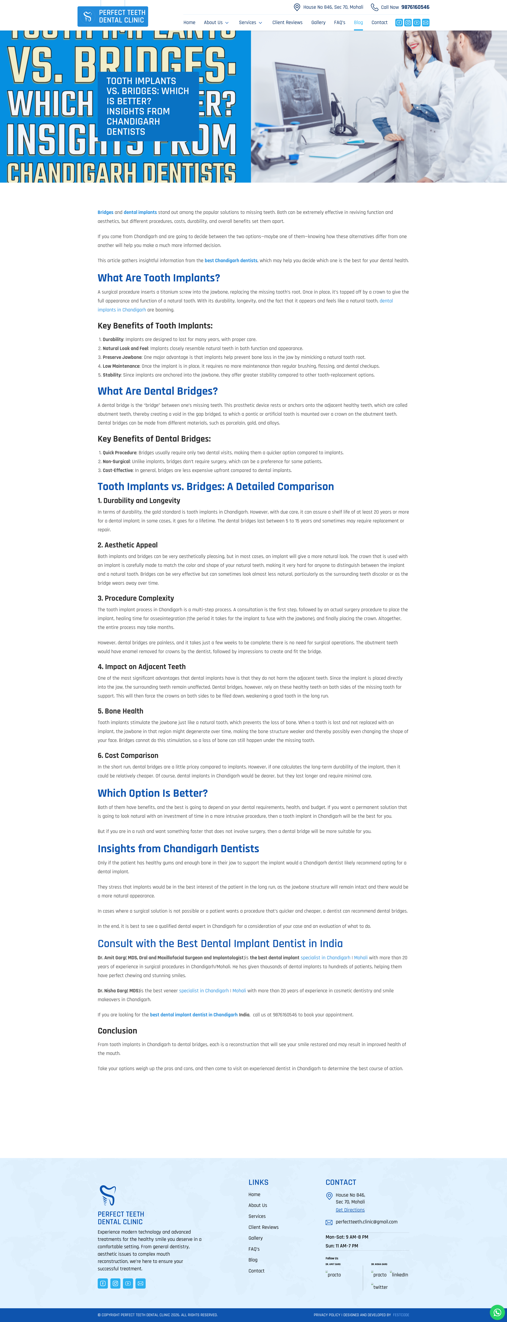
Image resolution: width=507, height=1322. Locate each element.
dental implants (140, 212)
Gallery (318, 22)
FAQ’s (339, 22)
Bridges (105, 212)
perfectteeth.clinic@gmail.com (367, 1222)
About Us (213, 22)
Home (189, 22)
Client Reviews (287, 22)
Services (247, 22)
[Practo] (333, 1275)
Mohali (361, 958)
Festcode (401, 1315)
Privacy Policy (327, 1315)
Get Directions (350, 1210)
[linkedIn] (399, 1275)
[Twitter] (379, 1287)
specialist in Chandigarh (325, 958)
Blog (358, 22)
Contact (380, 22)
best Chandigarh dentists (231, 260)
